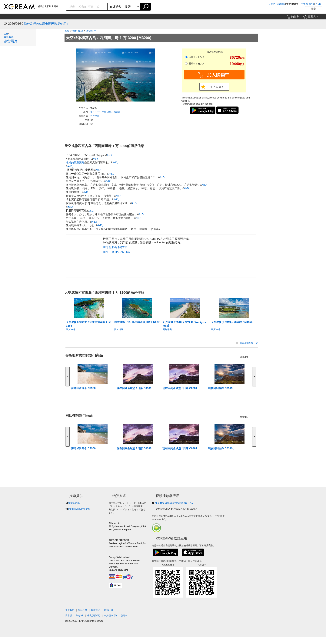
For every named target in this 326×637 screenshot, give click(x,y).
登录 (313, 8)
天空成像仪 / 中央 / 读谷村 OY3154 (231, 322)
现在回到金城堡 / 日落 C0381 (179, 388)
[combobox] (87, 6)
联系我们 (108, 610)
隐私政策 (82, 610)
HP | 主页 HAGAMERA (116, 251)
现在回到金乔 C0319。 (221, 388)
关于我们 (69, 610)
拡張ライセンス (196, 57)
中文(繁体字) (307, 4)
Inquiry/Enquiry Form (79, 509)
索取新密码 (74, 503)
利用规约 (95, 610)
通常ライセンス (196, 63)
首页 (6, 34)
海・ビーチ (96, 112)
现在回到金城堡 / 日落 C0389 (134, 388)
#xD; (109, 155)
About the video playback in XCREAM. (174, 503)
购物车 (295, 16)
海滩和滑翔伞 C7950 (83, 388)
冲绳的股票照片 (75, 162)
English (281, 4)
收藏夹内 (313, 16)
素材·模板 (9, 37)
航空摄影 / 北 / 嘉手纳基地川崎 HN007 (137, 322)
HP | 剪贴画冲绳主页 (115, 247)
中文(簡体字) (93, 615)
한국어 (318, 4)
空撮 (104, 112)
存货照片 (10, 41)
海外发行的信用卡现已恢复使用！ (46, 23)
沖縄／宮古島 (114, 112)
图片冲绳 (94, 116)
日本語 (271, 4)
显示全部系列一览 (249, 343)
